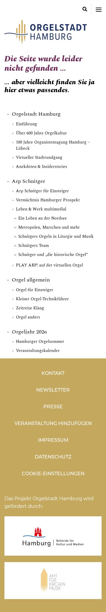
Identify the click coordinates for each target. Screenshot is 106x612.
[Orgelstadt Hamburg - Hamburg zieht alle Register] (45, 41)
